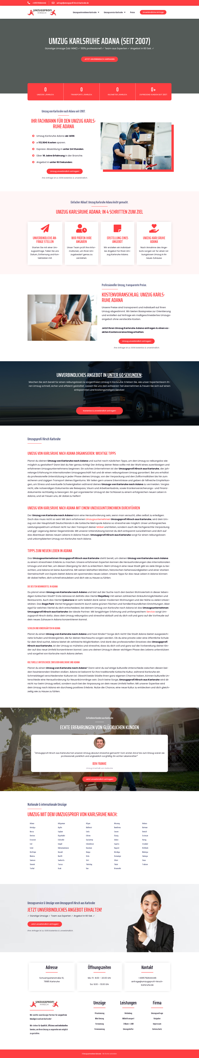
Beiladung (128, 1013)
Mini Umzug (99, 1018)
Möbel (100, 527)
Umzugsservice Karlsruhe (113, 12)
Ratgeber (157, 1018)
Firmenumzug (99, 1029)
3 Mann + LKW (128, 1024)
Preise (132, 12)
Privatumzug (99, 1013)
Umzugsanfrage (157, 1013)
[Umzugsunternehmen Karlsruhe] (42, 12)
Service (150, 611)
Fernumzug (99, 1024)
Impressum (157, 1024)
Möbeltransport (128, 1018)
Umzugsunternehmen (98, 519)
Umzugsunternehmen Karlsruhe (85, 12)
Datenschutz (157, 1029)
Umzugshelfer (128, 1029)
